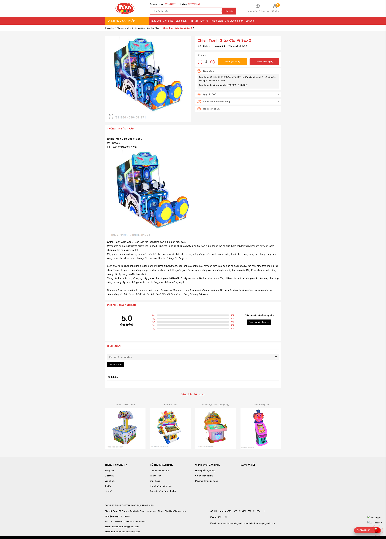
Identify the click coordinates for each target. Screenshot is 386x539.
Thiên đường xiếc (261, 404)
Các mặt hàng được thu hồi (163, 491)
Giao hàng (155, 481)
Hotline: (190, 4)
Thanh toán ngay (264, 61)
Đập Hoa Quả (170, 404)
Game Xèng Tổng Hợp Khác (146, 28)
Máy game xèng (124, 28)
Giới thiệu (168, 20)
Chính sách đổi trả (204, 475)
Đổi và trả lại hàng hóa (161, 486)
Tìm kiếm (229, 11)
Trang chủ (155, 20)
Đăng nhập (252, 11)
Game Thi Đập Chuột (125, 404)
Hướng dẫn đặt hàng (205, 470)
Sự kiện (249, 20)
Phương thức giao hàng (206, 481)
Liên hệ (108, 491)
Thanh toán (216, 20)
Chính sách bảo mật (159, 470)
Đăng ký (265, 11)
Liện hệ (204, 20)
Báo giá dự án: (163, 4)
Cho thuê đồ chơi (234, 20)
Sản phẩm (181, 20)
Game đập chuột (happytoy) (215, 404)
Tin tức (194, 20)
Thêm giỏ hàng (232, 61)
